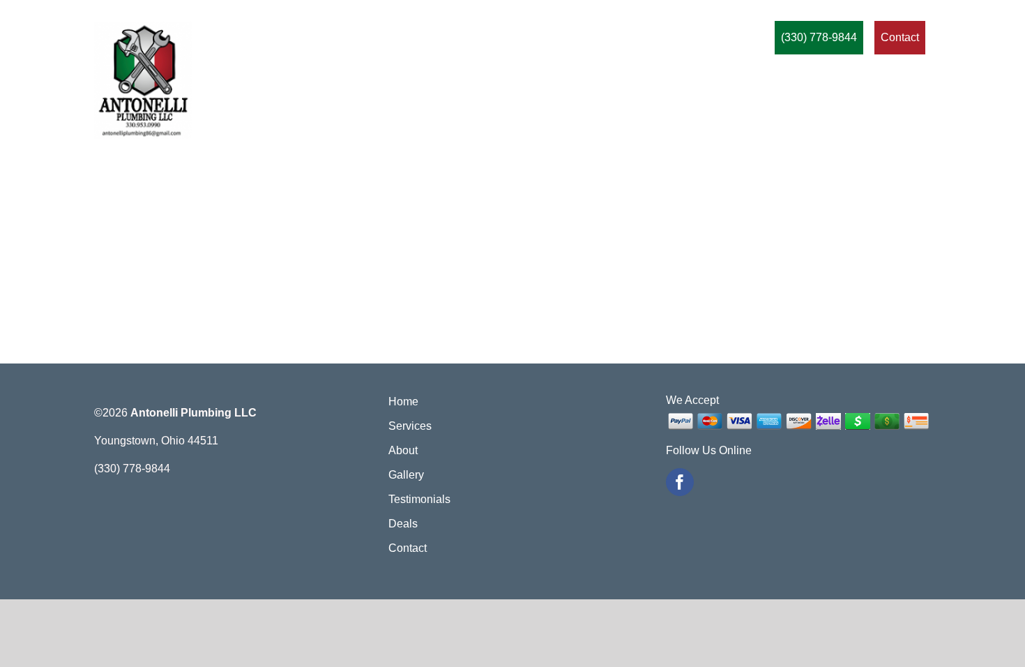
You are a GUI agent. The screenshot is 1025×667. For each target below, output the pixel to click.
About (403, 450)
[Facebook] (680, 482)
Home (403, 401)
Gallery (406, 475)
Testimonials (419, 499)
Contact (407, 548)
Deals (403, 524)
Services (410, 426)
